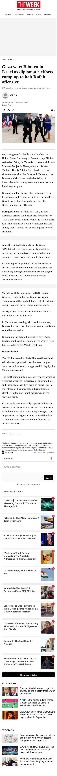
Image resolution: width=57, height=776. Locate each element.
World (11, 59)
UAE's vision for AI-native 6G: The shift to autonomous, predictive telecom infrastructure (37, 750)
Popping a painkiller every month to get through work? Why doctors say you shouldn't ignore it (37, 738)
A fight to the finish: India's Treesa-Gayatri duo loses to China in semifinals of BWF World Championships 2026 (37, 704)
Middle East (19, 15)
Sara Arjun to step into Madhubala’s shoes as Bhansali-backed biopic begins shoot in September (37, 715)
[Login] (51, 7)
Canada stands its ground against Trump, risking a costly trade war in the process (37, 691)
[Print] (9, 110)
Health (38, 15)
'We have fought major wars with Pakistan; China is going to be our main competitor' (36, 761)
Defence (30, 15)
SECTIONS (4, 7)
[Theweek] (28, 4)
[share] (4, 110)
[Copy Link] (13, 110)
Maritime (47, 15)
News (4, 59)
